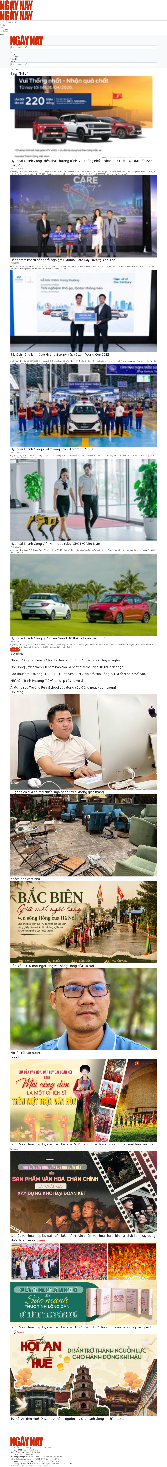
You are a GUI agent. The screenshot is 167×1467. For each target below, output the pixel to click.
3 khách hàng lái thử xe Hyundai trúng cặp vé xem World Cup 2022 (59, 354)
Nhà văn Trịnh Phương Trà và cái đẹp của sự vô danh (49, 680)
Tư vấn (2, 27)
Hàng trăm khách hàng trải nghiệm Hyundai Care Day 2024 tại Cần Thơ (62, 260)
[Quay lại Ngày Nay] (11, 50)
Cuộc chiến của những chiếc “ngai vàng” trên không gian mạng (57, 792)
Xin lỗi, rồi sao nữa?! (25, 1052)
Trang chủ (14, 69)
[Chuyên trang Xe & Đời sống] (16, 15)
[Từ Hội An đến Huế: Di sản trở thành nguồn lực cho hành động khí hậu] (83, 1375)
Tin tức (2, 25)
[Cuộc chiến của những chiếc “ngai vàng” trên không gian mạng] (83, 742)
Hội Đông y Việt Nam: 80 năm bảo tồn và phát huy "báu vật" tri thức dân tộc (66, 667)
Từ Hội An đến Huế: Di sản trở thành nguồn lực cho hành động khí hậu (63, 1418)
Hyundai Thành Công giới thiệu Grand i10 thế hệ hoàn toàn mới (57, 638)
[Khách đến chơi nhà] (83, 835)
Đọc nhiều (17, 653)
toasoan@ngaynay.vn (42, 1466)
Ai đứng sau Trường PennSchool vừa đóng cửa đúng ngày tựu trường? (63, 687)
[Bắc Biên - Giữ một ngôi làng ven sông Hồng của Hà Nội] (83, 922)
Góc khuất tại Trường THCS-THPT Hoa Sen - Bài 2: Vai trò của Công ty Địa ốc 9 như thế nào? (78, 674)
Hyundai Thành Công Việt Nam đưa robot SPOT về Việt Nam (55, 543)
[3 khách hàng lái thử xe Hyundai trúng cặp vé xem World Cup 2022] (83, 311)
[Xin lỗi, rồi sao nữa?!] (83, 1009)
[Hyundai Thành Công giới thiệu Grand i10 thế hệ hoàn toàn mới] (83, 595)
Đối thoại (17, 692)
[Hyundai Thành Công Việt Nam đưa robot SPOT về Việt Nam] (83, 500)
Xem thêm (15, 650)
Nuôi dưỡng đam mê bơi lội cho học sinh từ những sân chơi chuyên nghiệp (66, 660)
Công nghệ (4, 29)
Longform (18, 1057)
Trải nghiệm (4, 32)
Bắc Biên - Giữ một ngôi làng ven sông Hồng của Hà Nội (52, 966)
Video (2, 34)
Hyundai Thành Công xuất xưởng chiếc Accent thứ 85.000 (53, 449)
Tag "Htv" (19, 73)
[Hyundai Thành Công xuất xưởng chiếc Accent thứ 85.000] (83, 405)
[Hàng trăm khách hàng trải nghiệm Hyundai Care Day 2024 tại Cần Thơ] (83, 216)
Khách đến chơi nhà (25, 879)
